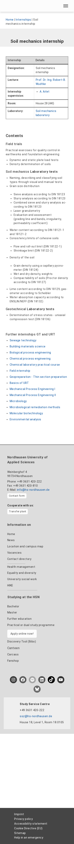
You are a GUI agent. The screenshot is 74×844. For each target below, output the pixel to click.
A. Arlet (45, 91)
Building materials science (28, 346)
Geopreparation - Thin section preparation (38, 376)
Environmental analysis (25, 419)
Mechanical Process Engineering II (33, 395)
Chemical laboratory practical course (35, 364)
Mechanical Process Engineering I (32, 389)
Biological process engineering (30, 352)
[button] (66, 6)
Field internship (20, 370)
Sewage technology (23, 340)
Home (10, 19)
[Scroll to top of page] (63, 832)
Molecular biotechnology (26, 413)
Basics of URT (19, 382)
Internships (23, 19)
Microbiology (18, 401)
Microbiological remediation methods (35, 407)
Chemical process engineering (30, 358)
